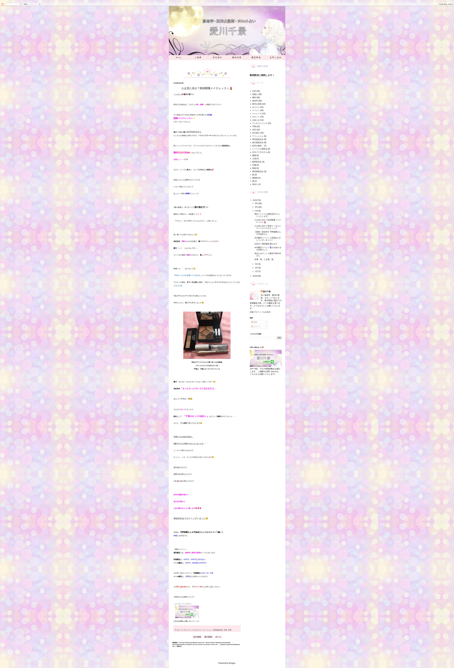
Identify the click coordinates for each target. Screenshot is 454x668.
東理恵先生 (257, 162)
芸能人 (255, 94)
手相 (254, 126)
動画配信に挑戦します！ (262, 75)
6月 (256, 203)
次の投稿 (197, 637)
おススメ (198, 630)
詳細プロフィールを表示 (260, 312)
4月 (256, 211)
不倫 (254, 165)
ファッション (207, 630)
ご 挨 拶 (198, 57)
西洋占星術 (257, 104)
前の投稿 (208, 637)
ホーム (178, 57)
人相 (254, 159)
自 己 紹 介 (217, 57)
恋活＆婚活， (258, 146)
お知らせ (256, 120)
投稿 (255, 322)
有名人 (255, 184)
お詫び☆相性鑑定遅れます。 (266, 244)
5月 (256, 207)
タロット (256, 117)
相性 (254, 97)
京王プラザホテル (259, 152)
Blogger (232, 663)
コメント (257, 327)
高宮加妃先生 (218, 630)
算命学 (255, 101)
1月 (256, 271)
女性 (225, 630)
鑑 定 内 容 (236, 57)
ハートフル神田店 (259, 149)
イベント (256, 110)
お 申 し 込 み (275, 57)
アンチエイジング (187, 630)
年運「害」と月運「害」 (264, 259)
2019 (255, 200)
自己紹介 (256, 133)
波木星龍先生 (258, 142)
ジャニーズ (257, 114)
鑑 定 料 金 (256, 57)
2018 (255, 276)
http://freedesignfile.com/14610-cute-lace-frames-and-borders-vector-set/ (195, 644)
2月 (256, 268)
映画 (254, 168)
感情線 (255, 178)
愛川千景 (267, 292)
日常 (229, 630)
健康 (254, 155)
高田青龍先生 (258, 171)
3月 (256, 264)
